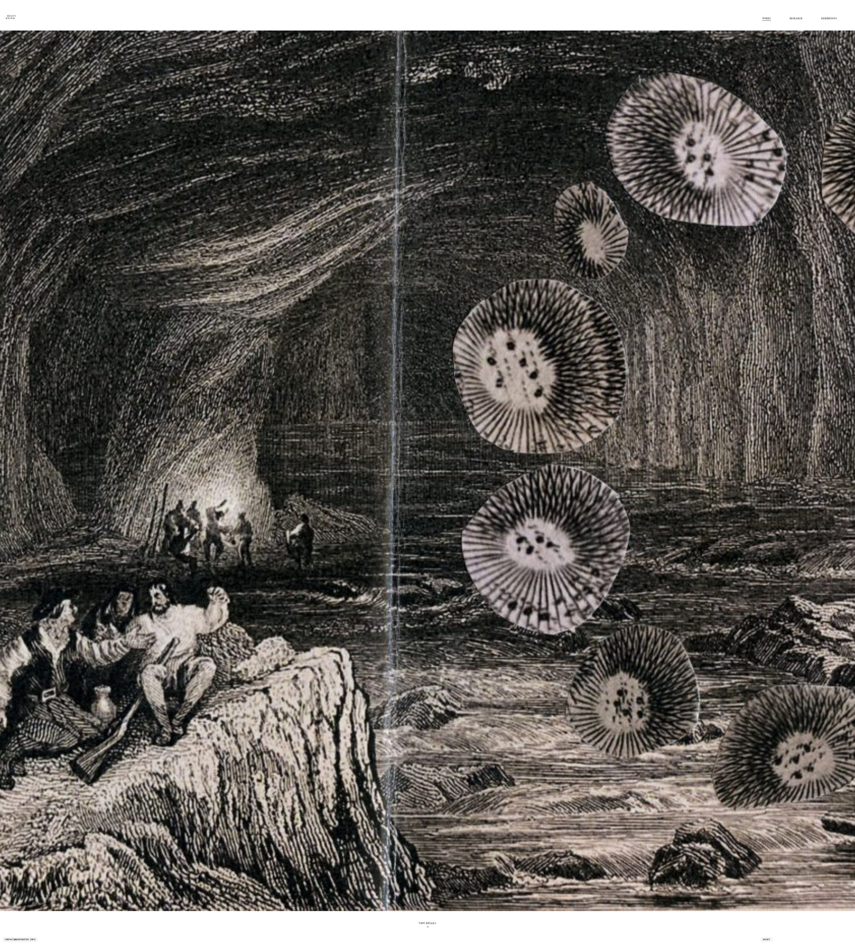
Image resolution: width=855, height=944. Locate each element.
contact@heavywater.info (20, 939)
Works (766, 18)
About (767, 939)
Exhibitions (829, 18)
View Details (427, 924)
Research (796, 18)
